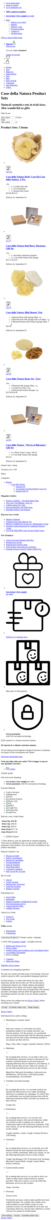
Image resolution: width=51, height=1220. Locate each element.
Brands (9, 482)
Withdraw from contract (10, 965)
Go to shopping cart (13, 7)
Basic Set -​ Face (23, 378)
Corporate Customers (14, 869)
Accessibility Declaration (16, 953)
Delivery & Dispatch (14, 858)
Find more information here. (12, 757)
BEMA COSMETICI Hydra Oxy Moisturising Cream (27, 524)
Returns (14, 25)
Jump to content (12, 5)
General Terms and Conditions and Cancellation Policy (27, 950)
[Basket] (28, 62)
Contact (9, 921)
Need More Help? (13, 867)
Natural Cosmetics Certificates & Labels (21, 902)
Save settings (7, 1215)
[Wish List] (8, 59)
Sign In (9, 880)
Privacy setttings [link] (12, 955)
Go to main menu (13, 3)
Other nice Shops (12, 961)
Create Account (12, 882)
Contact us (15, 31)
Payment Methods (13, 862)
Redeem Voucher (12, 889)
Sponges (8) (20, 487)
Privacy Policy (11, 948)
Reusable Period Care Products (18, 510)
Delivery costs (16, 27)
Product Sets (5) (22, 491)
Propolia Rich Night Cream (16, 545)
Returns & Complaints (14, 860)
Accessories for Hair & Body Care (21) (31, 489)
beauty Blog (10, 897)
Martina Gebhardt (13, 519)
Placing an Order (12, 856)
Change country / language (30, 937)
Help (8, 20)
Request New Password (15, 884)
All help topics (16, 33)
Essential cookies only (18, 1007)
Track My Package (13, 886)
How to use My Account (15, 871)
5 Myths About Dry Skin (15, 505)
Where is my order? (18, 22)
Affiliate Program (13, 908)
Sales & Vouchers (13, 865)
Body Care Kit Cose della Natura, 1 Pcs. (25, 178)
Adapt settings (33, 1007)
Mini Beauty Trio (24, 312)
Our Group (10, 919)
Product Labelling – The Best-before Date (22, 501)
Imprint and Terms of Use (16, 946)
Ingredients (10, 899)
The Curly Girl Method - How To (19, 503)
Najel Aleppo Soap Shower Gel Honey (21, 547)
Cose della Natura (18, 484)
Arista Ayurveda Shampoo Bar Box (20, 540)
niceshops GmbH (19, 942)
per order (20, 16)
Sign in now (10, 46)
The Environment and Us (16, 904)
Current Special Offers (15, 906)
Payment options (17, 29)
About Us (10, 917)
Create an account (13, 55)
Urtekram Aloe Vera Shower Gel (19, 522)
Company (10, 959)
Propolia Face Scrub (14, 542)
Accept (4, 1007)
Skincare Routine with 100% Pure (19, 507)
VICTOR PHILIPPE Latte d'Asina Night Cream (25, 531)
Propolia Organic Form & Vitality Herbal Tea (23, 549)
